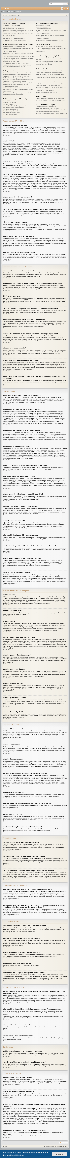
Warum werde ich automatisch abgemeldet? (14, 38)
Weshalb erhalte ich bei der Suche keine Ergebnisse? (50, 72)
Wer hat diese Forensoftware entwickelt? (46, 106)
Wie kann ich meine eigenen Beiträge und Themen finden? (51, 77)
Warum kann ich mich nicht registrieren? (13, 28)
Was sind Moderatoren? (42, 27)
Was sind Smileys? (8, 104)
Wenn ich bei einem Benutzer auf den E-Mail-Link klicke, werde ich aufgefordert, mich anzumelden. (18, 65)
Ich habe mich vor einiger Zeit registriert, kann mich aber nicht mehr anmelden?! (18, 34)
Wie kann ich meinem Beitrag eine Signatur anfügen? (17, 76)
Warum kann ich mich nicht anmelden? (13, 32)
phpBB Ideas (14, 1095)
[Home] (7, 3)
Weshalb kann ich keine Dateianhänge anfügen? (15, 84)
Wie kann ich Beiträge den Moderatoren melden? (16, 88)
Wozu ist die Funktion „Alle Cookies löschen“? (15, 40)
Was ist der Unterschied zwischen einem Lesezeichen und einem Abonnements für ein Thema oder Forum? (51, 84)
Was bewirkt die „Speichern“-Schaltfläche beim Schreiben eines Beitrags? (18, 90)
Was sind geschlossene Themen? (12, 112)
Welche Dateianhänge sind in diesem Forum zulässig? (50, 98)
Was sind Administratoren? (43, 25)
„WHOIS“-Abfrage (58, 1110)
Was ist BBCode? (7, 101)
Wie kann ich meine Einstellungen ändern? (14, 46)
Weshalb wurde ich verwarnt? (10, 86)
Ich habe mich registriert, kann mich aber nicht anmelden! (18, 30)
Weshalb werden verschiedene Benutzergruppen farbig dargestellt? (50, 36)
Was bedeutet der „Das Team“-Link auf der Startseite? (50, 40)
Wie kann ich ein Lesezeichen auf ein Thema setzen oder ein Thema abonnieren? (51, 88)
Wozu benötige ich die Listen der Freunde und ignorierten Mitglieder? (51, 58)
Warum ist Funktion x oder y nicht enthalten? (47, 108)
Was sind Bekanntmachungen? (11, 109)
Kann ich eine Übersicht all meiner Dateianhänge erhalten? (51, 100)
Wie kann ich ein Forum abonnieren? (45, 90)
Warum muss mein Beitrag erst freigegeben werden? (17, 93)
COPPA (26, 178)
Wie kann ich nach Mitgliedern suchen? (46, 76)
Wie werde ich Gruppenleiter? (43, 33)
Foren (8, 8)
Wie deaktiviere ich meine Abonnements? (46, 92)
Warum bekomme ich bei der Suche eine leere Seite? (50, 74)
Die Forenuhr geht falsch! (9, 51)
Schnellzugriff (3, 9)
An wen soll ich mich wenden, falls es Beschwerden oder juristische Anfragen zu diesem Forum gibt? (51, 110)
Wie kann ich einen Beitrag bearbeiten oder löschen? (17, 74)
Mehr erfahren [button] (19, 1155)
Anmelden (10, 11)
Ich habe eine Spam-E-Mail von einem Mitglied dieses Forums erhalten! (50, 50)
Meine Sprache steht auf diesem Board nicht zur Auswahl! (18, 56)
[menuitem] (62, 8)
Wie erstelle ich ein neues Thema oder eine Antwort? (17, 73)
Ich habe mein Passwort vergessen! (12, 37)
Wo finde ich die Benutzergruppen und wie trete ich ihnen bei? (51, 31)
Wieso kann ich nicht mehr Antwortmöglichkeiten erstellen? (18, 79)
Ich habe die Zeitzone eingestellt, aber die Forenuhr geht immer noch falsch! (18, 54)
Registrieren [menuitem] (68, 9)
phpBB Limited (18, 326)
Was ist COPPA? (7, 27)
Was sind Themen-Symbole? (10, 114)
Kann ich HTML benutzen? (10, 102)
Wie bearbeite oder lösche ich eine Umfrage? (15, 81)
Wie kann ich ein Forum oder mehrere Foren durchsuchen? (51, 71)
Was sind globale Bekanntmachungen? (13, 107)
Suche (4, 11)
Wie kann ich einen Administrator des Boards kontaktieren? (51, 113)
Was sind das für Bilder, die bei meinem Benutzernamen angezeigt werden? (18, 59)
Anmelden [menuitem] (65, 9)
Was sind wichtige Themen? (10, 111)
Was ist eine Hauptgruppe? (43, 38)
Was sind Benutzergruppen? (43, 28)
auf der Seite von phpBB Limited (37, 1083)
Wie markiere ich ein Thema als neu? (13, 94)
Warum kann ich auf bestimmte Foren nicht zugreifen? (17, 83)
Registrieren (18, 11)
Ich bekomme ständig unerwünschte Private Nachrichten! (51, 48)
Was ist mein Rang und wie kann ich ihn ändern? (16, 63)
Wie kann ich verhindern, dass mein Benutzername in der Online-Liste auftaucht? (18, 49)
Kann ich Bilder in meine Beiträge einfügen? (14, 106)
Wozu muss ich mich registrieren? (12, 25)
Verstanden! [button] (60, 1154)
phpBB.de (30, 326)
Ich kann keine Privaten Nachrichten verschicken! (49, 46)
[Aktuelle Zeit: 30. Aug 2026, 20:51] (66, 15)
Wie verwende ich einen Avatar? (11, 61)
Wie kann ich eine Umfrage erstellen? (13, 78)
